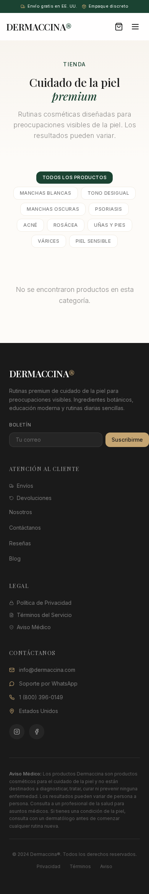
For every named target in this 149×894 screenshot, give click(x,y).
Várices (48, 241)
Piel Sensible (93, 241)
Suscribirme (127, 439)
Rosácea (65, 225)
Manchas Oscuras (53, 209)
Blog (15, 558)
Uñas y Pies (110, 225)
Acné (30, 225)
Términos (80, 866)
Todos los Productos (74, 177)
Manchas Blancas (45, 193)
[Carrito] (119, 26)
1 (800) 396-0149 (41, 697)
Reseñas (20, 543)
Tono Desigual (108, 193)
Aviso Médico (34, 627)
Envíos (25, 485)
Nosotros (20, 512)
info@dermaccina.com (47, 669)
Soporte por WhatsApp (48, 683)
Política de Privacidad (44, 602)
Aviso (106, 866)
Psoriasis (108, 209)
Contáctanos (25, 527)
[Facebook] (36, 731)
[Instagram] (16, 731)
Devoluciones (34, 498)
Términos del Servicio (44, 615)
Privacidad (48, 866)
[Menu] (135, 26)
